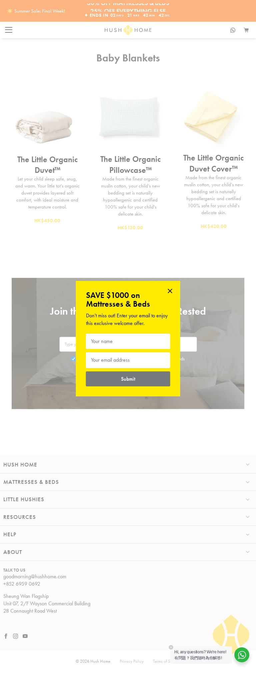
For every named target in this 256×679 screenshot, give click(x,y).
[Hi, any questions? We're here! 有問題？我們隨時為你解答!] (241, 654)
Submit (128, 378)
